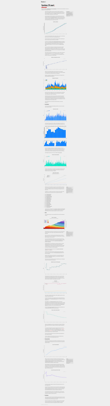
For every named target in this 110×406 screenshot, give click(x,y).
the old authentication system (58, 252)
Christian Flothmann (49, 206)
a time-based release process (57, 41)
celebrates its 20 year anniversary (52, 8)
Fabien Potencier (49, 194)
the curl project (60, 152)
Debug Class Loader (53, 301)
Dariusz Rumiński (49, 204)
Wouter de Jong (49, 201)
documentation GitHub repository (49, 361)
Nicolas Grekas (49, 195)
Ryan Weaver (48, 202)
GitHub (55, 13)
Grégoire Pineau (49, 200)
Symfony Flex (50, 256)
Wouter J (43, 2)
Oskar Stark (48, 205)
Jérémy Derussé (49, 199)
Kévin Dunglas (48, 203)
